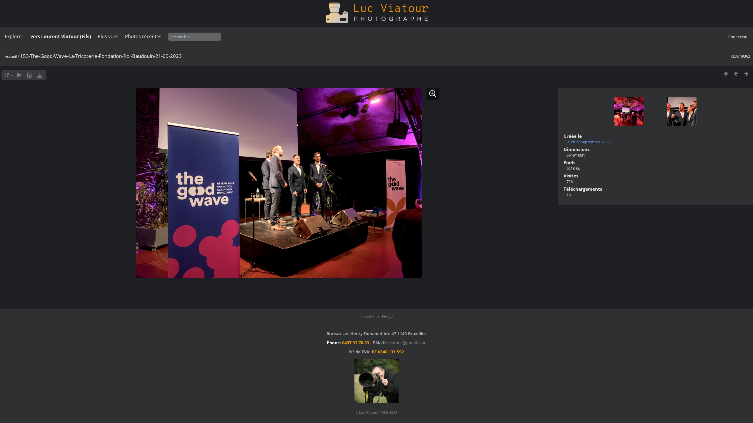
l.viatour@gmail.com (406, 342)
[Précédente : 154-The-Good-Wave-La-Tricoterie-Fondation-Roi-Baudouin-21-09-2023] (736, 73)
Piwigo (387, 316)
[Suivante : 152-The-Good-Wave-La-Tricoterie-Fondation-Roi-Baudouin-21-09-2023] (746, 73)
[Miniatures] (726, 73)
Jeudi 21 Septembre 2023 (588, 142)
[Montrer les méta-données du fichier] (29, 75)
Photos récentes (143, 36)
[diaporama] (19, 75)
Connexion (737, 36)
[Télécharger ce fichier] (40, 75)
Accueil (11, 56)
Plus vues (108, 36)
